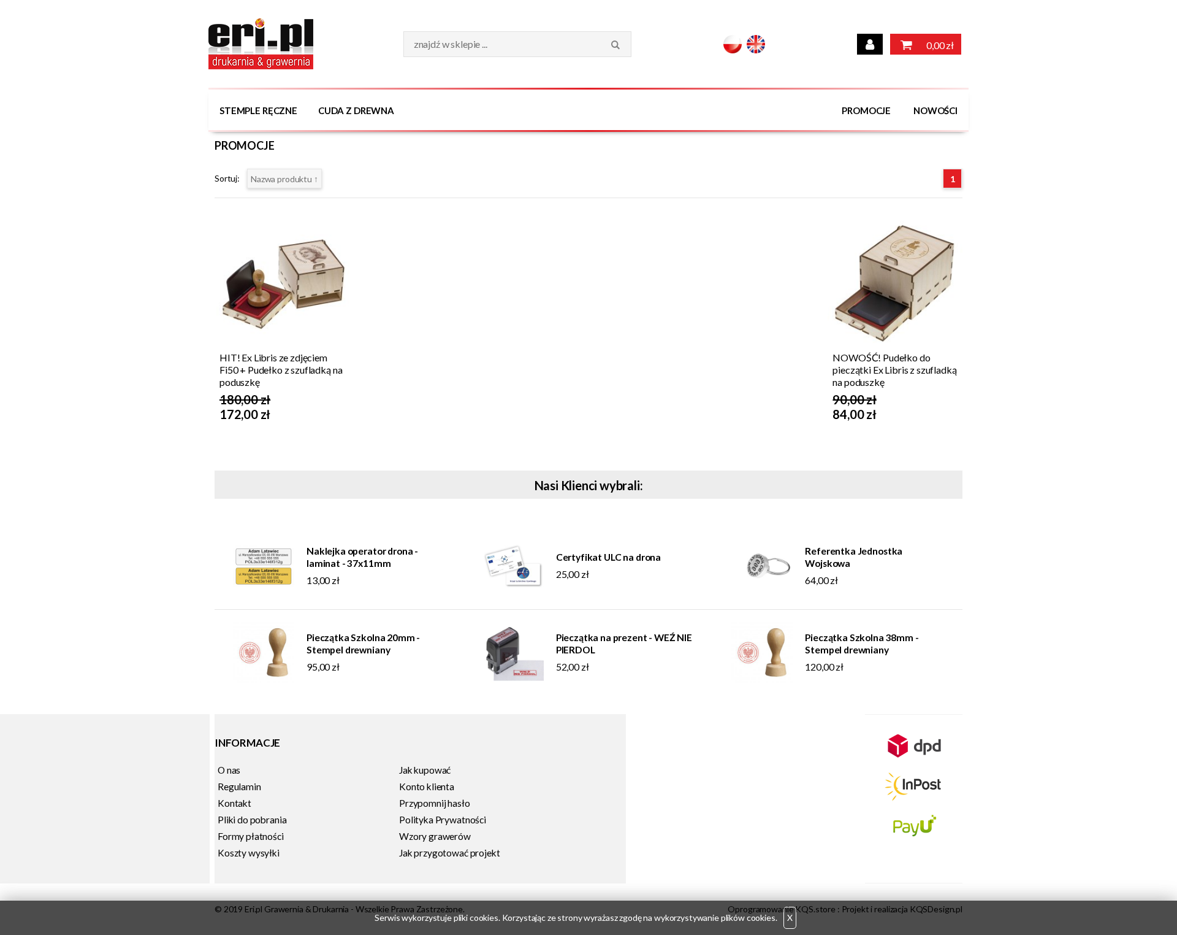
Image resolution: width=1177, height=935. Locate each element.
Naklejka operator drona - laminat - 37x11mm (362, 557)
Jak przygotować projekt (449, 852)
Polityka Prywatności (442, 819)
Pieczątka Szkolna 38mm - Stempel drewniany (861, 643)
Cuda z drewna (356, 110)
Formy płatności (251, 836)
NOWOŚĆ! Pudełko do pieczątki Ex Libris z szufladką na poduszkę (894, 370)
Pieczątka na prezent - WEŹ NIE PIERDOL (624, 643)
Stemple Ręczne (258, 110)
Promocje (866, 110)
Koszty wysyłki (249, 852)
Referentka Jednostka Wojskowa (853, 557)
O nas (229, 769)
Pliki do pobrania (252, 819)
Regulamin (239, 786)
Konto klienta (426, 786)
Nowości (935, 110)
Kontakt (234, 803)
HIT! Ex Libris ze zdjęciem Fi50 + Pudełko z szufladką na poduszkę (280, 370)
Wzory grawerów (435, 836)
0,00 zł (939, 45)
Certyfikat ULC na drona (608, 557)
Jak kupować (425, 769)
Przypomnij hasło (434, 803)
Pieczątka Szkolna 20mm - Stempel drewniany (363, 643)
